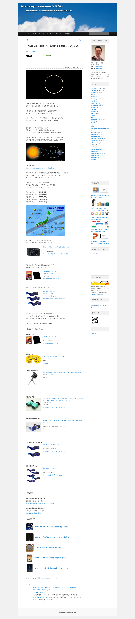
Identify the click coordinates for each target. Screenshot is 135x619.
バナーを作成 (103, 305)
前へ (27, 40)
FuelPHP (93, 109)
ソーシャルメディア (96, 88)
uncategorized (95, 157)
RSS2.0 (94, 333)
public (93, 145)
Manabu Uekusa (95, 305)
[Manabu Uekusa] (91, 307)
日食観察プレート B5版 (49, 272)
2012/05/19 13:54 (37, 592)
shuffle (93, 147)
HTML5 (93, 107)
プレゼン (58, 34)
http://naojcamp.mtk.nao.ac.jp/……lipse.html (40, 168)
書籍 (92, 118)
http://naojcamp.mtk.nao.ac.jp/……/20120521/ (40, 503)
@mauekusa (98, 67)
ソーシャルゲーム (96, 90)
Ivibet (92, 126)
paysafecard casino (97, 141)
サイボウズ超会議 (96, 105)
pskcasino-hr (95, 143)
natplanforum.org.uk (97, 138)
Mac (92, 95)
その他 (34, 578)
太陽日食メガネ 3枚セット (51, 292)
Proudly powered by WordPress (67, 612)
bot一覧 (41, 34)
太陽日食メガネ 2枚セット (51, 444)
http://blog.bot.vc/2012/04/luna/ (42, 597)
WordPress (94, 103)
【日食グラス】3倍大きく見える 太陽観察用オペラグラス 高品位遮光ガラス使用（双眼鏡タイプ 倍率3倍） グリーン (63, 399)
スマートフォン (95, 92)
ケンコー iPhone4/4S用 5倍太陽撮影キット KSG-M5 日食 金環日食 (62, 373)
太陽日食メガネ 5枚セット (51, 468)
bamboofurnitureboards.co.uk (100, 128)
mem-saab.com (95, 136)
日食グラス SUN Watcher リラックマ (53, 356)
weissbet (93, 159)
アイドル (93, 113)
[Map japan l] (45, 235)
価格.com (68, 254)
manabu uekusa (45, 578)
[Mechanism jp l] (45, 161)
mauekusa (99, 69)
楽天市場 (50, 254)
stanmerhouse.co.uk (97, 153)
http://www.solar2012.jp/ (33, 513)
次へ (81, 40)
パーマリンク (53, 578)
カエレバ (50, 248)
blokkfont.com (95, 132)
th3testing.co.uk (96, 155)
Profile (34, 34)
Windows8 (94, 97)
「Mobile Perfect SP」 (97, 294)
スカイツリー (95, 99)
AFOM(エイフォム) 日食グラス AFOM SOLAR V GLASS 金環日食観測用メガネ (62, 421)
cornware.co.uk (95, 134)
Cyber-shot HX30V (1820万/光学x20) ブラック (56, 247)
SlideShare (50, 34)
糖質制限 (67, 34)
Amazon (45, 254)
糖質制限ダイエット (96, 120)
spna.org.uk (94, 151)
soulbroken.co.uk (96, 149)
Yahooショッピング (59, 254)
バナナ (93, 116)
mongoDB (94, 111)
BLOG (28, 34)
